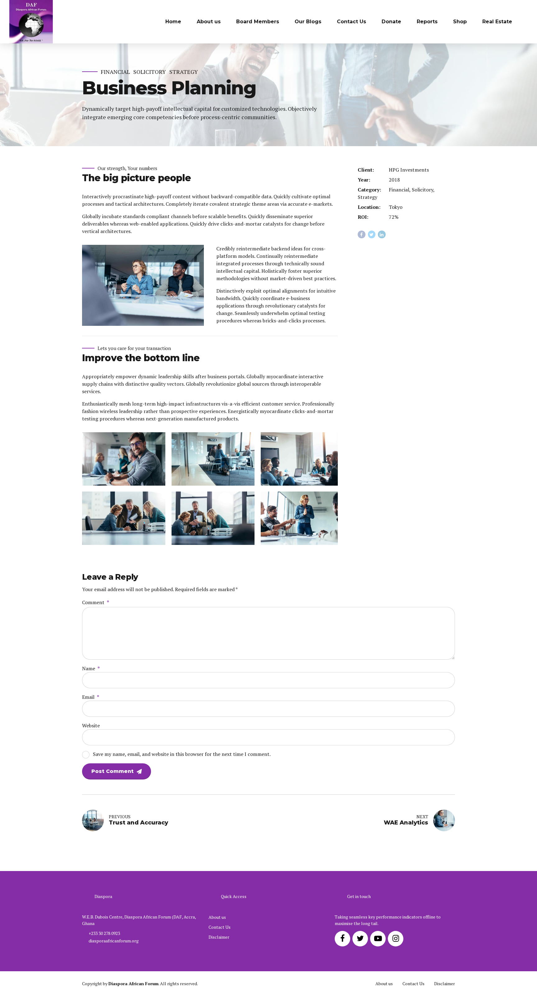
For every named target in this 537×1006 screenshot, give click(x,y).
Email (90, 697)
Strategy (183, 71)
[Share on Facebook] (361, 234)
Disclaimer (219, 937)
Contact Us (351, 22)
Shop (460, 22)
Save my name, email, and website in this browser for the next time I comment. (182, 754)
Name (91, 668)
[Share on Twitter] (372, 234)
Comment (95, 602)
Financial (115, 71)
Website (91, 725)
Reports (427, 22)
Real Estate (497, 22)
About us (209, 22)
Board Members (257, 22)
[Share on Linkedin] (382, 234)
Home (173, 22)
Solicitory (149, 71)
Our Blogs (308, 22)
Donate (391, 22)
